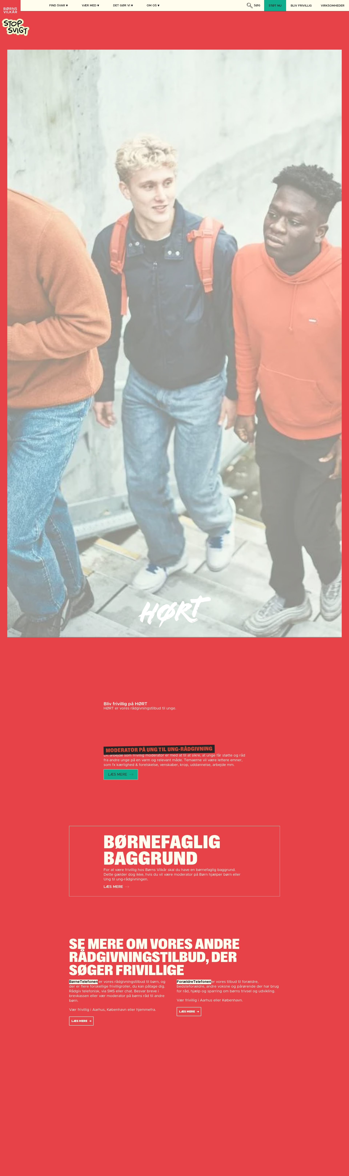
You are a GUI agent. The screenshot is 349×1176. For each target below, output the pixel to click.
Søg (257, 5)
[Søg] (249, 5)
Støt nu (275, 5)
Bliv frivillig (301, 5)
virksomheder (332, 5)
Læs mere (113, 887)
